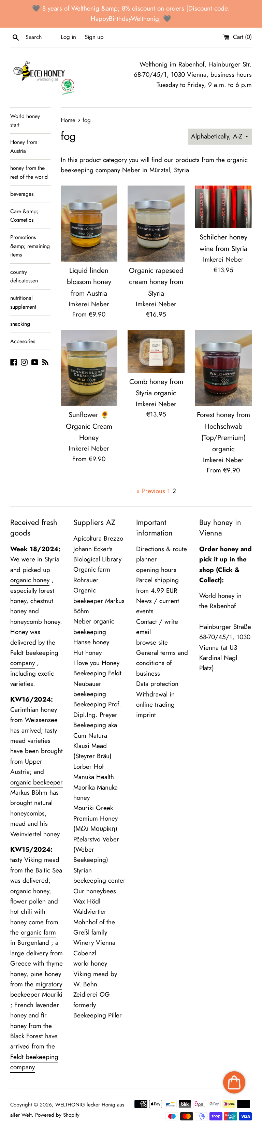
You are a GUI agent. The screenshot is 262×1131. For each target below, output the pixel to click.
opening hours (156, 569)
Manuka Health (93, 776)
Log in (68, 37)
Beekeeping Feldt (97, 673)
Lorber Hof (88, 766)
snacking (20, 324)
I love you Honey (96, 662)
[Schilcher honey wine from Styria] (223, 207)
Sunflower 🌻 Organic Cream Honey (89, 426)
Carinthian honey (33, 709)
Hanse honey (91, 642)
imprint (146, 714)
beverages (21, 194)
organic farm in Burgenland (33, 937)
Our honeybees (94, 891)
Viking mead (41, 859)
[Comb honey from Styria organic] (156, 351)
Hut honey (87, 652)
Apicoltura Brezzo (98, 538)
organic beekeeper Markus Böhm (36, 787)
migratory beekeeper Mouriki (36, 989)
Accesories (22, 341)
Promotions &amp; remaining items (30, 246)
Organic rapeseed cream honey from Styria (156, 281)
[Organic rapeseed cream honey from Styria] (156, 223)
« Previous (150, 491)
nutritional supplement (23, 302)
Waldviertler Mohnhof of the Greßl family (94, 922)
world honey (90, 963)
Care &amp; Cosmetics (24, 215)
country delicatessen (24, 276)
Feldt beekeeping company (34, 657)
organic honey (29, 580)
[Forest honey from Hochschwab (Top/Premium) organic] (223, 368)
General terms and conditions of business (162, 663)
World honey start (25, 120)
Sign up (94, 37)
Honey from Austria (23, 146)
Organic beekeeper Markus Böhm (99, 601)
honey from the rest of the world (29, 172)
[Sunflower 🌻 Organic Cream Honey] (89, 368)
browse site (152, 642)
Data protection (157, 683)
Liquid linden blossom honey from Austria (89, 281)
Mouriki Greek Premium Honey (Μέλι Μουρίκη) (95, 818)
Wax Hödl (86, 901)
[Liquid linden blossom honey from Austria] (89, 223)
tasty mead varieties (33, 735)
